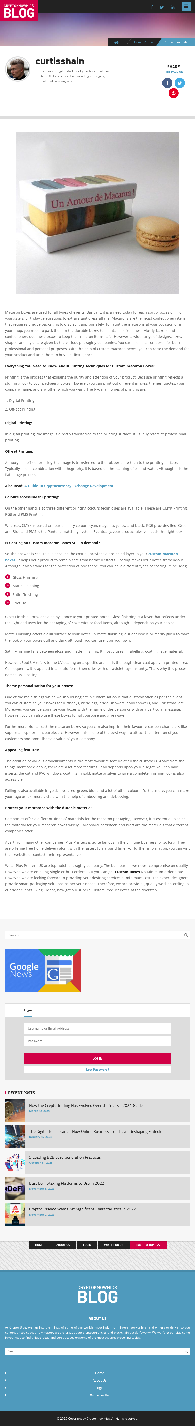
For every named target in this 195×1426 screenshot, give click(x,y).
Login (28, 1010)
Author (149, 42)
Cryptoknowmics (98, 1418)
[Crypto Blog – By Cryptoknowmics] (19, 16)
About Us (63, 1245)
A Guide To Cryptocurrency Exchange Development (68, 485)
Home (138, 42)
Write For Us (113, 1245)
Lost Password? (97, 1069)
